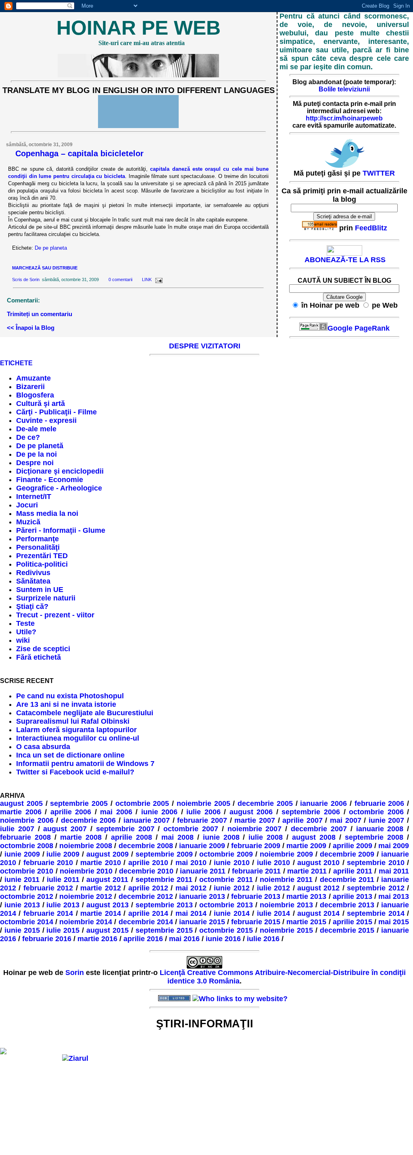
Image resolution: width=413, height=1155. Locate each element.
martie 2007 (254, 820)
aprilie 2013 (352, 896)
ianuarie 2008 (380, 829)
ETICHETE (16, 363)
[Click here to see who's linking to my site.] (240, 999)
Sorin (34, 279)
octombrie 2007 (190, 829)
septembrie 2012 (375, 888)
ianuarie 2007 (146, 820)
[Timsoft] (140, 999)
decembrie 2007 (319, 829)
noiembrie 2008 (85, 846)
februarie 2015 (255, 922)
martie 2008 (81, 837)
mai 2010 (190, 863)
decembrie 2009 (347, 854)
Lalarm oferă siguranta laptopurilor (76, 730)
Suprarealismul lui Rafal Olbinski (72, 721)
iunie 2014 (231, 913)
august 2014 (318, 913)
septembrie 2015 (164, 930)
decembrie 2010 (146, 871)
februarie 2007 (202, 820)
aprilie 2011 (352, 871)
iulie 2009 (62, 854)
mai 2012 (190, 888)
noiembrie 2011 (286, 880)
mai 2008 (177, 837)
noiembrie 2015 (286, 930)
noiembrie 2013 (286, 905)
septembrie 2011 (164, 880)
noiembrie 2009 (286, 854)
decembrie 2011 (347, 880)
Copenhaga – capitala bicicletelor (79, 153)
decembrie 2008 (146, 846)
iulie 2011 (63, 880)
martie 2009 (306, 846)
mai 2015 (393, 922)
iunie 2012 (231, 888)
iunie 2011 (22, 880)
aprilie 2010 (148, 863)
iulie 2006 (203, 812)
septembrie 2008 (374, 837)
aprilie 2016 (143, 939)
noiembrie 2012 (85, 896)
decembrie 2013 (347, 905)
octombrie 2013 (226, 905)
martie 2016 (97, 939)
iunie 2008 (221, 837)
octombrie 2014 (26, 922)
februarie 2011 (256, 871)
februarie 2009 (255, 846)
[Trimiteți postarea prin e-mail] (158, 279)
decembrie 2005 (265, 803)
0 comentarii (120, 279)
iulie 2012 (273, 888)
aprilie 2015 (352, 922)
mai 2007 (345, 820)
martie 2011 (307, 871)
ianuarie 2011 (202, 871)
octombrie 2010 (26, 871)
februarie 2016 (46, 939)
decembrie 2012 (146, 896)
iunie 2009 (22, 854)
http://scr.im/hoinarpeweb (344, 118)
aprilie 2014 (148, 913)
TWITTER (379, 173)
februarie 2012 (48, 888)
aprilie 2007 (302, 820)
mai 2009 (393, 846)
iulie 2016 (263, 939)
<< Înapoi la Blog (30, 327)
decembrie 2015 (347, 930)
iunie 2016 (223, 939)
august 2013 (107, 905)
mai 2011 (394, 871)
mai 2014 (190, 913)
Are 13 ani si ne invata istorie (66, 704)
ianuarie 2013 (202, 896)
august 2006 (251, 812)
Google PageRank (358, 328)
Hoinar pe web (138, 28)
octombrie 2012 (26, 896)
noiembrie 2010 (86, 871)
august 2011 (107, 880)
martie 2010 (100, 863)
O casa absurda (43, 747)
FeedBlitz (371, 228)
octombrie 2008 (26, 846)
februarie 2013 (255, 896)
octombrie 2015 (226, 930)
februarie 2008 (25, 837)
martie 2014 (100, 913)
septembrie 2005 (79, 803)
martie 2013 (306, 896)
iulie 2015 (62, 930)
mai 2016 (184, 939)
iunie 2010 (231, 863)
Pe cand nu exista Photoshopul (70, 696)
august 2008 (314, 837)
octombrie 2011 (225, 880)
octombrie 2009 (226, 854)
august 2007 (65, 829)
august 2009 (107, 854)
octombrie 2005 (142, 803)
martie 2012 (100, 888)
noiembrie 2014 (85, 922)
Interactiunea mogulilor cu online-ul (77, 738)
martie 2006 (21, 812)
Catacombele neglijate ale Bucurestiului (84, 713)
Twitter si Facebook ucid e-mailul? (75, 772)
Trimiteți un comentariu (39, 313)
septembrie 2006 (311, 812)
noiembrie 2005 (203, 803)
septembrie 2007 (125, 829)
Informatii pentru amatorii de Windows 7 (85, 764)
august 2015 (107, 930)
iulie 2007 (17, 829)
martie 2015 (306, 922)
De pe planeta (51, 248)
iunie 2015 (22, 930)
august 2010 (318, 863)
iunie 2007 (387, 820)
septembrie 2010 (375, 863)
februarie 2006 (380, 803)
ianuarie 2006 (323, 803)
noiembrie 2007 (254, 829)
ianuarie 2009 (202, 846)
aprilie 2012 (148, 888)
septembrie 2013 (164, 905)
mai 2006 (116, 812)
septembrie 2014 (375, 913)
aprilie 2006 (71, 812)
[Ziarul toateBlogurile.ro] (75, 1058)
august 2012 (318, 888)
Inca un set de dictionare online (70, 755)
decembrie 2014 (146, 922)
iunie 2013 (22, 905)
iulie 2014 (273, 913)
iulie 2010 (273, 863)
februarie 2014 (48, 913)
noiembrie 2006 (27, 820)
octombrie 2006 (376, 812)
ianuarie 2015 (202, 922)
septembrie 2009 (164, 854)
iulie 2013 (62, 905)
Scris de (20, 279)
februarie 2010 (48, 863)
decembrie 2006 (88, 820)
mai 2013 (393, 896)
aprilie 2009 (352, 846)
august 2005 (21, 803)
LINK (147, 279)
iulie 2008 (265, 837)
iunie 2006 (159, 812)
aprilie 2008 (131, 837)
